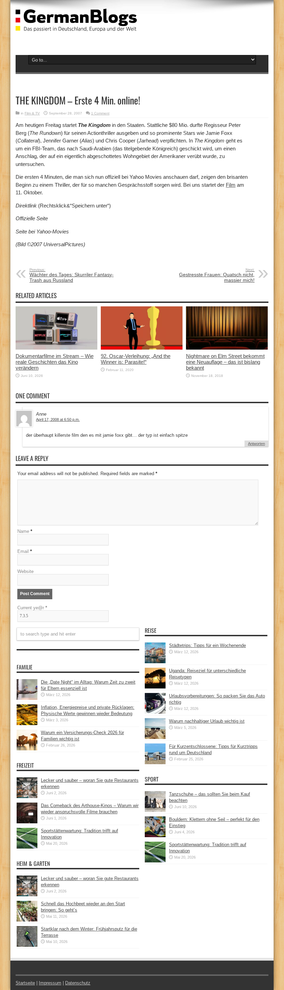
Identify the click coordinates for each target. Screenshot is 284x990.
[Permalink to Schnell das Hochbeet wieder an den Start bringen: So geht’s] (27, 920)
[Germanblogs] (76, 26)
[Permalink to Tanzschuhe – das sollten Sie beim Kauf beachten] (155, 810)
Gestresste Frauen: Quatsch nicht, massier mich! (217, 275)
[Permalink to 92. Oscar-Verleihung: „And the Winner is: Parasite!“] (142, 348)
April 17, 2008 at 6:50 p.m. (58, 419)
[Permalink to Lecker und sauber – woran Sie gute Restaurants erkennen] (27, 796)
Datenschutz (77, 983)
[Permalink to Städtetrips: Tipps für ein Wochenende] (155, 661)
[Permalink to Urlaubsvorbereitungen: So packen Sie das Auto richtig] (155, 712)
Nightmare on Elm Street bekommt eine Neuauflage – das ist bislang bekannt (225, 362)
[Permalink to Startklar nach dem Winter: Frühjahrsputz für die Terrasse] (27, 945)
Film (231, 185)
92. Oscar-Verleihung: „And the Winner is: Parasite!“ (135, 359)
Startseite (25, 983)
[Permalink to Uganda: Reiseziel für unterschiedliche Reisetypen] (155, 687)
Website (25, 571)
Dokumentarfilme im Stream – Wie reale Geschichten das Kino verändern (55, 362)
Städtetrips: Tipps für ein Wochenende (207, 645)
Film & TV (32, 113)
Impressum (50, 983)
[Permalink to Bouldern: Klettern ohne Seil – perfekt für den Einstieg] (155, 835)
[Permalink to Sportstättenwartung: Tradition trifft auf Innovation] (27, 847)
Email (23, 551)
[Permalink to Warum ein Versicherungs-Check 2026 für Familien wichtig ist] (27, 748)
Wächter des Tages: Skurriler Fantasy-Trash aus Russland (71, 275)
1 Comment (100, 113)
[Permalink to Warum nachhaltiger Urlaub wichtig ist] (155, 737)
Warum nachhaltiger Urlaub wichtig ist (207, 721)
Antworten (256, 444)
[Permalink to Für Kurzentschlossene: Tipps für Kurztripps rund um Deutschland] (155, 762)
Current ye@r (32, 607)
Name (23, 531)
